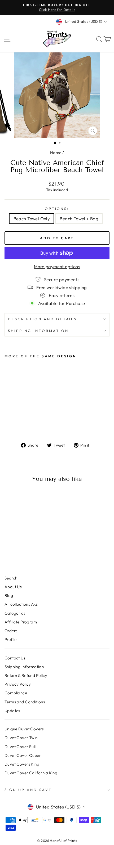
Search (11, 578)
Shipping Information (24, 666)
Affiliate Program (21, 621)
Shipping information (38, 331)
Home (56, 152)
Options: (57, 208)
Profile (11, 639)
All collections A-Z (21, 604)
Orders (11, 630)
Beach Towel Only (32, 218)
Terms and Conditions (25, 701)
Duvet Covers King (22, 764)
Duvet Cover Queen (23, 755)
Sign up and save (28, 790)
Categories (15, 613)
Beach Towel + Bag (79, 218)
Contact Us (15, 657)
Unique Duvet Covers (24, 728)
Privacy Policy (18, 684)
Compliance (16, 692)
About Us (13, 586)
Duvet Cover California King (31, 772)
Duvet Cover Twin (21, 737)
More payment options (57, 266)
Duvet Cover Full (20, 746)
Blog (9, 595)
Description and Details (42, 319)
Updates (12, 710)
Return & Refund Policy (26, 675)
